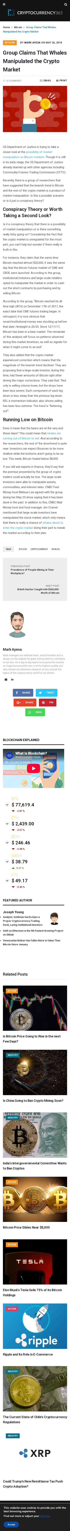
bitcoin (23, 549)
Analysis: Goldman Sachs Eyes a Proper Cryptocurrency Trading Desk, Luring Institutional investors (22, 921)
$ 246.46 (21, 843)
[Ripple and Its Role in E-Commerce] (35, 1347)
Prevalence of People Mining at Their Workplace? (32, 570)
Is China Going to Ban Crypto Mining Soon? (33, 1101)
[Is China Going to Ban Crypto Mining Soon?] (35, 1094)
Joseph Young (13, 912)
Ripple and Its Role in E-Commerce (28, 1354)
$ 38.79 (20, 861)
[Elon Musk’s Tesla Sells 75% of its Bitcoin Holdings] (35, 1283)
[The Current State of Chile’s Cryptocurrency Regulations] (35, 1410)
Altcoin (12, 1309)
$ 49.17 (20, 880)
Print (63, 80)
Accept (11, 1524)
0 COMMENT (14, 80)
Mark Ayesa (32, 42)
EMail (47, 80)
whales (56, 549)
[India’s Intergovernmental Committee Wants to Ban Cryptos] (35, 1156)
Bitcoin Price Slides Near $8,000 (26, 1227)
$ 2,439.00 (23, 824)
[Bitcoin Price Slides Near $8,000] (35, 1220)
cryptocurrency (39, 549)
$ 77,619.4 (23, 805)
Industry (13, 1055)
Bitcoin (18, 27)
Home (6, 27)
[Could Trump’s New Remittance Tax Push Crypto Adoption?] (35, 1474)
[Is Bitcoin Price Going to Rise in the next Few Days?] (35, 1029)
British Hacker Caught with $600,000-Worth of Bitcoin (38, 589)
